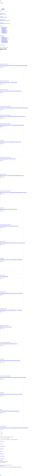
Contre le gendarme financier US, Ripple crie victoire (7, 158)
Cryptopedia (2, 36)
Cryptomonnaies (2, 89)
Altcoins (5, 426)
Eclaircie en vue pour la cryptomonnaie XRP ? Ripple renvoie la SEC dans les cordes (12, 116)
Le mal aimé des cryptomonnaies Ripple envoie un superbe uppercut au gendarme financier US (14, 107)
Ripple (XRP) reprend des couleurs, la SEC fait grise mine (8, 209)
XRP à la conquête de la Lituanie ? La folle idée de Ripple (8, 82)
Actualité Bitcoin (3, 28)
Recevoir (9, 471)
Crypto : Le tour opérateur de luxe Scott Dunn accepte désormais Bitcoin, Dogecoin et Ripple (13, 65)
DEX (4, 241)
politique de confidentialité (15, 439)
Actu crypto (2, 8)
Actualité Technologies (4, 29)
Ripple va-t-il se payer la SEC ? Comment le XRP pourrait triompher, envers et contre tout (13, 192)
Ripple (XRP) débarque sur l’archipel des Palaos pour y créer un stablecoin (11, 310)
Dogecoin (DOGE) (6, 325)
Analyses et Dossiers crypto (4, 31)
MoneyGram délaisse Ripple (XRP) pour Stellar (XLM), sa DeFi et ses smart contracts (12, 242)
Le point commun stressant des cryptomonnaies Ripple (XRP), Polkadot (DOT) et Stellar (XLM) (14, 427)
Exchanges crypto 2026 (4, 39)
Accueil (1, 47)
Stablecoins (5, 308)
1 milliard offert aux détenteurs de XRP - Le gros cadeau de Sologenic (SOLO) (11, 293)
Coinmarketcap (3, 9)
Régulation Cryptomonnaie (7, 106)
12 (1, 432)
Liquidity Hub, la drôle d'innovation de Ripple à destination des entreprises (11, 394)
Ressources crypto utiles (4, 37)
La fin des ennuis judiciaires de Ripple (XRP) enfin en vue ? (8, 343)
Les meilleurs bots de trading (4, 42)
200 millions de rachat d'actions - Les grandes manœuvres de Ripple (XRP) (11, 259)
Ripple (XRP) (3, 47)
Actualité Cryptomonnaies (4, 27)
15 (1, 434)
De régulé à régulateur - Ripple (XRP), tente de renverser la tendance (10, 360)
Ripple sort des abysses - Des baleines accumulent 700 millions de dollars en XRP (12, 175)
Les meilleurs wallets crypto (4, 41)
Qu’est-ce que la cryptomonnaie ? (5, 38)
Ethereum (1, 409)
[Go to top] (1, 475)
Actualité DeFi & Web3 (4, 32)
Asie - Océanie (6, 89)
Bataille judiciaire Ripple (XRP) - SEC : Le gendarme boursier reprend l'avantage (12, 125)
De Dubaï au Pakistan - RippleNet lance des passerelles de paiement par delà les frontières (13, 377)
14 (1, 433)
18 (1, 435)
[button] (24, 1)
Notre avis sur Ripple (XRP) (4, 276)
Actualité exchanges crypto (4, 30)
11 (1, 431)
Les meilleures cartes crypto (4, 40)
